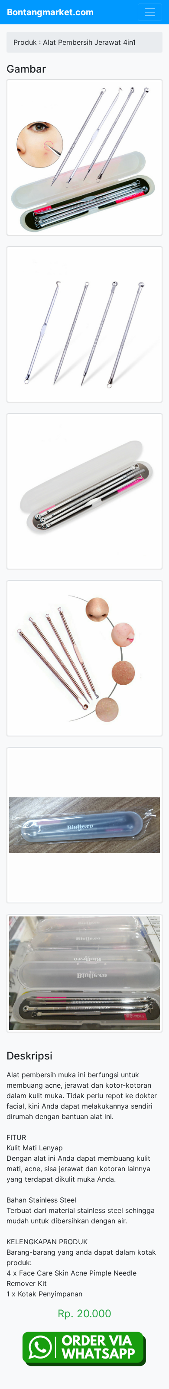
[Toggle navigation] (150, 12)
